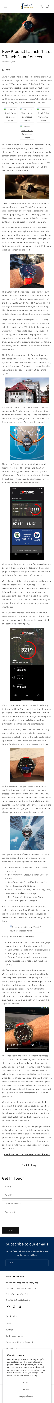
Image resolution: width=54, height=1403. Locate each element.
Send (10, 1230)
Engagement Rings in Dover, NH (20, 1342)
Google (19, 1300)
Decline (25, 1389)
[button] (5, 6)
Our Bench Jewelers (14, 1336)
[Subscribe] (45, 1263)
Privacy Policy (30, 1375)
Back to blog (29, 1165)
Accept (26, 1382)
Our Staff (9, 1330)
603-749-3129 (23, 1294)
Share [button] (7, 69)
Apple (27, 1300)
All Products (11, 1348)
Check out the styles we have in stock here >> (27, 1154)
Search (9, 1323)
